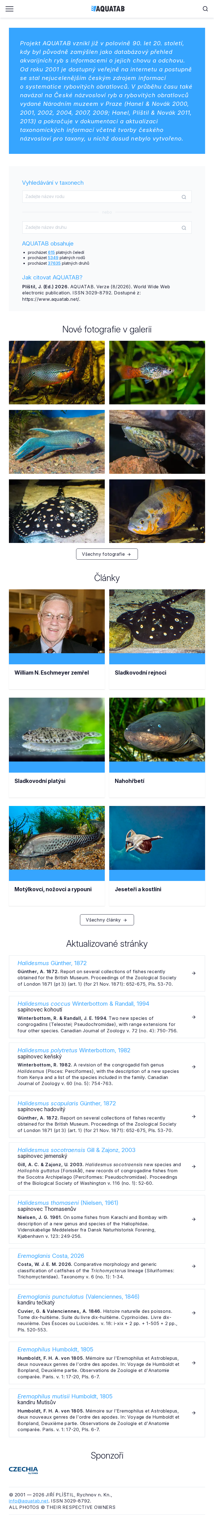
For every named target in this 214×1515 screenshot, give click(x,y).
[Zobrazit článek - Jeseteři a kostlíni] (157, 861)
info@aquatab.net (28, 1501)
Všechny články (104, 920)
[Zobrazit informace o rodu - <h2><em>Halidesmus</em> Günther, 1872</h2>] (107, 973)
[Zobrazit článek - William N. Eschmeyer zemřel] (57, 644)
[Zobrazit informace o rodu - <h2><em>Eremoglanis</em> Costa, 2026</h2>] (107, 1266)
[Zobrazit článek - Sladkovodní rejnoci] (157, 644)
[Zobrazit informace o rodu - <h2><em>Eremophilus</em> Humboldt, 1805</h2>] (107, 1363)
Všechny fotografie (104, 554)
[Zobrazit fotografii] (57, 372)
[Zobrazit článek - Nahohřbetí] (157, 753)
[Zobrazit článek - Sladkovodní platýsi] (57, 753)
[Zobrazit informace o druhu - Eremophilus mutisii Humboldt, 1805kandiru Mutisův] (107, 1413)
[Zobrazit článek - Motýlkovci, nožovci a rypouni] (57, 861)
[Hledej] (184, 197)
